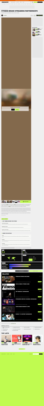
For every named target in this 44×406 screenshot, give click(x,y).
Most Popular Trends (13, 323)
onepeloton (35, 15)
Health (7, 9)
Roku (15, 204)
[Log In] (32, 2)
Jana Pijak (5, 15)
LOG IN (13, 109)
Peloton (7, 204)
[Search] (30, 2)
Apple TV (10, 206)
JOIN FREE (17, 109)
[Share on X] (40, 15)
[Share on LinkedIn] (38, 15)
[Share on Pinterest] (42, 15)
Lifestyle (5, 9)
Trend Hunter (2, 9)
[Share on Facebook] (39, 15)
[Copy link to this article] (37, 15)
